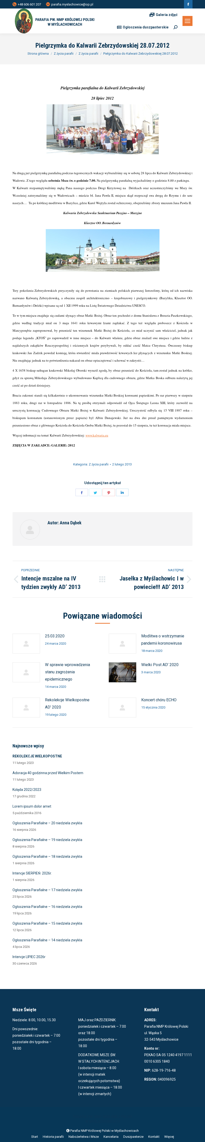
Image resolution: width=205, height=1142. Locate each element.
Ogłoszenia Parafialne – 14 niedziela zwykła (47, 940)
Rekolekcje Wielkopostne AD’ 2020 (67, 704)
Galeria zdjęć (167, 15)
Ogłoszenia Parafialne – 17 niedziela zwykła (47, 890)
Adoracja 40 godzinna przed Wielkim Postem (47, 773)
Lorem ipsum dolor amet (31, 806)
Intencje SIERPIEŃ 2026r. (32, 873)
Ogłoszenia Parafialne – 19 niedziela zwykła (47, 840)
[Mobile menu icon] (187, 21)
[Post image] (26, 644)
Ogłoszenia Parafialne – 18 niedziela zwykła (47, 856)
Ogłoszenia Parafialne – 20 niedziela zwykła (47, 823)
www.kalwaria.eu (97, 435)
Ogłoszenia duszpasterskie (145, 27)
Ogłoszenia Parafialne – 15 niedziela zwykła (47, 923)
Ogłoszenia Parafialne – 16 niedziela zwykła (47, 907)
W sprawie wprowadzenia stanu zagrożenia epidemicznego (67, 672)
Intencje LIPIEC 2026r (29, 957)
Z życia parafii (98, 464)
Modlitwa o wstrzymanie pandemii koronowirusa (162, 640)
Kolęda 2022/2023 (26, 790)
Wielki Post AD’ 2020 (159, 664)
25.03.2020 (54, 636)
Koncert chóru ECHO (158, 700)
